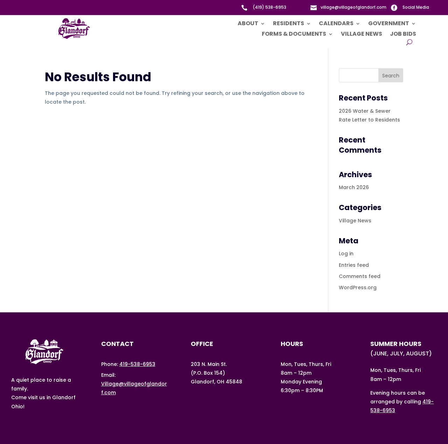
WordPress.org (358, 287)
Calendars (336, 24)
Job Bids (403, 35)
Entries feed (354, 265)
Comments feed (359, 276)
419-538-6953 (137, 364)
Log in (346, 253)
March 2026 (354, 187)
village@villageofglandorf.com (353, 7)
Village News (361, 35)
